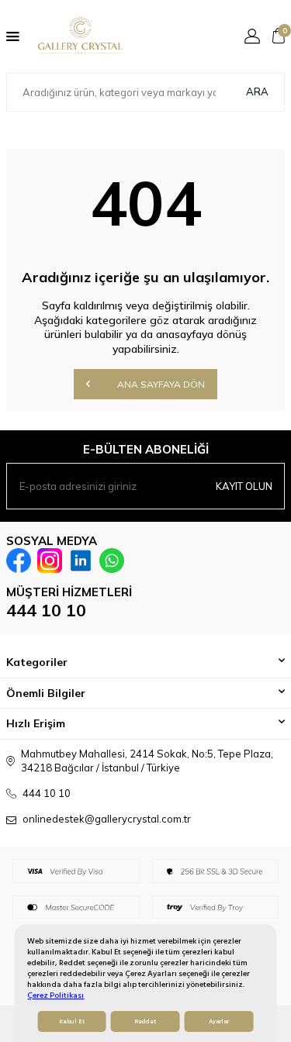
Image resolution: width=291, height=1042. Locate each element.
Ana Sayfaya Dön (160, 384)
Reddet (145, 1021)
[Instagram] (49, 560)
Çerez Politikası (55, 995)
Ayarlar (219, 1021)
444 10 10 (46, 610)
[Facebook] (18, 560)
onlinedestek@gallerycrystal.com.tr (107, 819)
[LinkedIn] (80, 560)
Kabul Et (72, 1021)
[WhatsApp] (111, 560)
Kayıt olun (244, 486)
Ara (257, 91)
